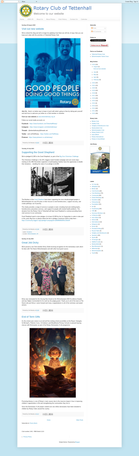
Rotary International (97, 137)
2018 (93, 93)
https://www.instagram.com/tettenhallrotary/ (43, 127)
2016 (93, 98)
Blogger (77, 442)
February (96, 79)
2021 (93, 85)
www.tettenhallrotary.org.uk (46, 116)
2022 (93, 83)
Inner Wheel (95, 134)
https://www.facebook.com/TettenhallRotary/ (43, 123)
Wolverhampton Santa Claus (100, 56)
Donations (29, 232)
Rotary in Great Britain (98, 139)
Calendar (84, 19)
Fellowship (95, 202)
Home (22, 19)
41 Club (94, 184)
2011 (93, 111)
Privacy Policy (27, 437)
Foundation (95, 204)
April (95, 77)
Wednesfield (95, 244)
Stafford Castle (96, 242)
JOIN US (30, 19)
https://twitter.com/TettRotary (49, 134)
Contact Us (74, 19)
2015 (93, 100)
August (96, 66)
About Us (40, 19)
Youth (93, 253)
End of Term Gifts (31, 316)
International (95, 222)
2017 (93, 95)
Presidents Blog (96, 228)
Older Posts (79, 420)
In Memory (95, 215)
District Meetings (97, 197)
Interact (94, 220)
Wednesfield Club (97, 128)
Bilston (94, 188)
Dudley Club (95, 123)
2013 (93, 106)
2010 (93, 113)
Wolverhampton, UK (33, 233)
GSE (93, 211)
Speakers (94, 235)
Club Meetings (96, 193)
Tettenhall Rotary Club (98, 54)
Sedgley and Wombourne (99, 233)
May (95, 74)
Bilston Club (95, 121)
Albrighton (95, 186)
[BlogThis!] (46, 143)
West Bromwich (96, 246)
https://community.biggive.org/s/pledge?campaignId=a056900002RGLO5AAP (46, 220)
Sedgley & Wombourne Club (100, 125)
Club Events (95, 191)
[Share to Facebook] (50, 143)
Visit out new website (33, 28)
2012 (93, 108)
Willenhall (95, 248)
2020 (93, 88)
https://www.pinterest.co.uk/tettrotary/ (41, 137)
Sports (94, 237)
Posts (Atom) (33, 423)
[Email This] (44, 143)
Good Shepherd (39, 199)
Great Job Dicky (30, 242)
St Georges (95, 239)
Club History (62, 19)
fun (93, 206)
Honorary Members (97, 213)
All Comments (97, 31)
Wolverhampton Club (98, 130)
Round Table (95, 231)
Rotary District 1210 (97, 132)
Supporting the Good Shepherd (38, 152)
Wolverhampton (96, 250)
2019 (93, 90)
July (95, 72)
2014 (93, 103)
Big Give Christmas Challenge (69, 156)
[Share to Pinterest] (52, 143)
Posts (94, 28)
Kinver (94, 226)
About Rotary (50, 19)
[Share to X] (48, 143)
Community (95, 195)
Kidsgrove (95, 224)
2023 (93, 64)
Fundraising (95, 208)
